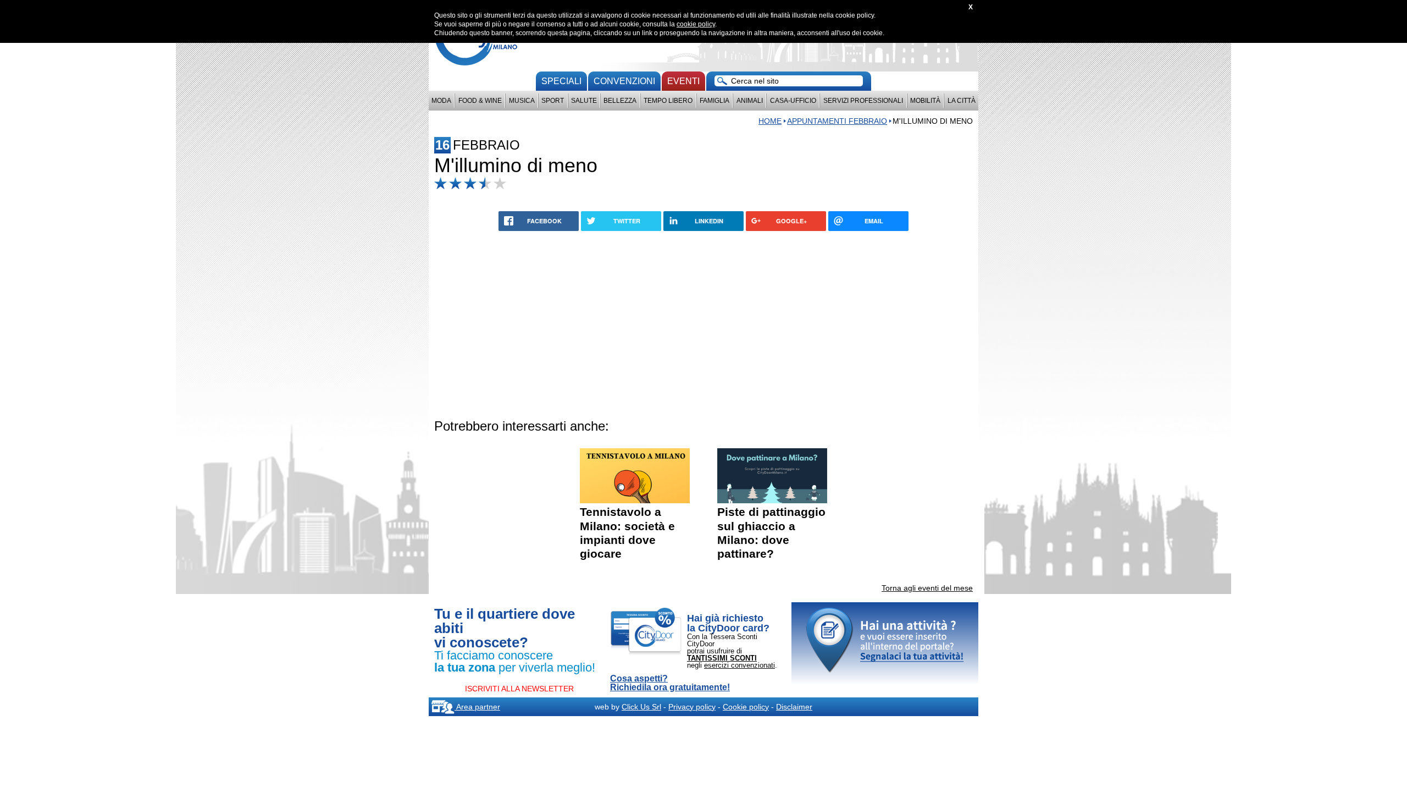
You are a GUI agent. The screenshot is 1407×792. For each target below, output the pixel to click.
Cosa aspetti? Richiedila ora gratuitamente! (670, 683)
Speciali (561, 81)
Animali (749, 101)
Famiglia (714, 101)
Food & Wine (480, 101)
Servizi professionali (863, 101)
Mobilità (925, 101)
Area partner (477, 706)
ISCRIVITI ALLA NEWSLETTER (519, 688)
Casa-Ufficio (793, 101)
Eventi (683, 81)
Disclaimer (794, 706)
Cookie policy (746, 706)
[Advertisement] (703, 323)
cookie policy (696, 24)
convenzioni (624, 81)
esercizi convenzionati (739, 665)
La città (962, 101)
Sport (552, 101)
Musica (522, 101)
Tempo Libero (668, 101)
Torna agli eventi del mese (927, 588)
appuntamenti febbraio (837, 121)
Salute (584, 101)
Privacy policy (692, 706)
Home (770, 121)
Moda (441, 101)
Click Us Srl (641, 706)
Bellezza (619, 101)
